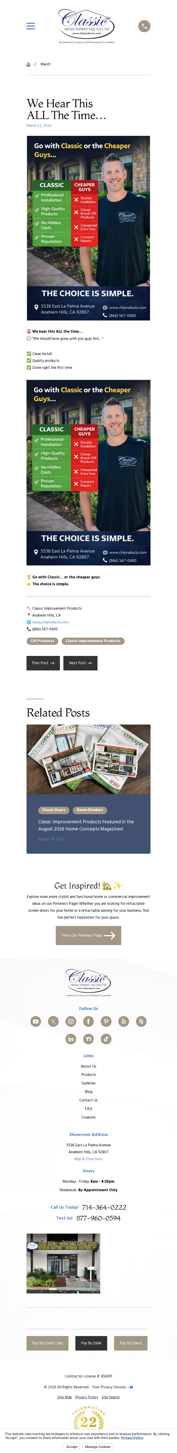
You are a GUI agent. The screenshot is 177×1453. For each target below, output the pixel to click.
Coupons (88, 1117)
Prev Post (40, 663)
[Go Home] (28, 65)
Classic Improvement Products (93, 641)
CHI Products (42, 641)
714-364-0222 (104, 1207)
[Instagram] (70, 1021)
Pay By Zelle (91, 1343)
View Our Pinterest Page (82, 935)
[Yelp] (123, 1021)
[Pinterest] (106, 1021)
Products (88, 1075)
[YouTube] (35, 1021)
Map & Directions (88, 1159)
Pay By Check (131, 1343)
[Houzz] (141, 1021)
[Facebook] (88, 1021)
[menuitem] (64, 1397)
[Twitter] (53, 1021)
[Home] (86, 26)
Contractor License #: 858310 (88, 1376)
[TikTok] (106, 1039)
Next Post (77, 663)
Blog (88, 1092)
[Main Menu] (31, 26)
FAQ (88, 1109)
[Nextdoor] (88, 1039)
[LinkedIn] (70, 1039)
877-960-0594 (99, 1218)
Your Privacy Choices (109, 1387)
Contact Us (88, 1100)
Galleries (89, 1083)
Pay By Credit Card (47, 1343)
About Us (88, 1066)
